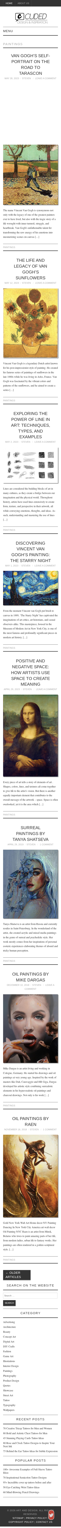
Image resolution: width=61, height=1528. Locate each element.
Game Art (8, 1356)
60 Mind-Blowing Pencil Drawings (21, 1492)
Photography (9, 1375)
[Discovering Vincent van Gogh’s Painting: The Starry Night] (30, 588)
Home (9, 3)
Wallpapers (8, 1410)
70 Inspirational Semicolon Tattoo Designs (25, 1477)
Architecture (9, 1326)
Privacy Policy (36, 1518)
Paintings (9, 247)
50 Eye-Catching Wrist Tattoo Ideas (21, 1487)
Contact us (44, 1522)
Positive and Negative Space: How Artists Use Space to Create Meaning (30, 672)
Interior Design (11, 1366)
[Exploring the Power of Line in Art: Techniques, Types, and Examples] (30, 465)
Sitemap (18, 1518)
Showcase (8, 1390)
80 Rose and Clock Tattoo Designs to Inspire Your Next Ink (29, 1444)
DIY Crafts (9, 1346)
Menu (8, 31)
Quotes (6, 1385)
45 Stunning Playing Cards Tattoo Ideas (23, 1438)
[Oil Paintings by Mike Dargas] (30, 1028)
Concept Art (9, 1336)
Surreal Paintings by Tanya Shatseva (30, 833)
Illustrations (9, 1361)
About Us (23, 3)
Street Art (8, 1395)
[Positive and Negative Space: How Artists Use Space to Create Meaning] (30, 736)
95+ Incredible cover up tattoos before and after (27, 1482)
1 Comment (47, 844)
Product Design (11, 1380)
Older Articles (13, 1275)
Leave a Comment (45, 78)
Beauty (6, 1331)
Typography (9, 1405)
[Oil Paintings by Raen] (30, 1176)
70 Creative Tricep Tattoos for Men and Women (27, 1428)
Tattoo (6, 1400)
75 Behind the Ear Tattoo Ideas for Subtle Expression (30, 1451)
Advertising (9, 1322)
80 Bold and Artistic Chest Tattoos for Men (25, 1433)
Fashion (7, 1351)
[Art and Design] (30, 18)
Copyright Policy (21, 1522)
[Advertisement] (30, 114)
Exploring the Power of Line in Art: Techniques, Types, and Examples (30, 425)
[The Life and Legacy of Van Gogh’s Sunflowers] (30, 323)
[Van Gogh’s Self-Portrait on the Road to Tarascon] (30, 175)
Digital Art (8, 1341)
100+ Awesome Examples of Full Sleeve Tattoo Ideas (27, 1471)
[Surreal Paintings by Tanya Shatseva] (30, 884)
